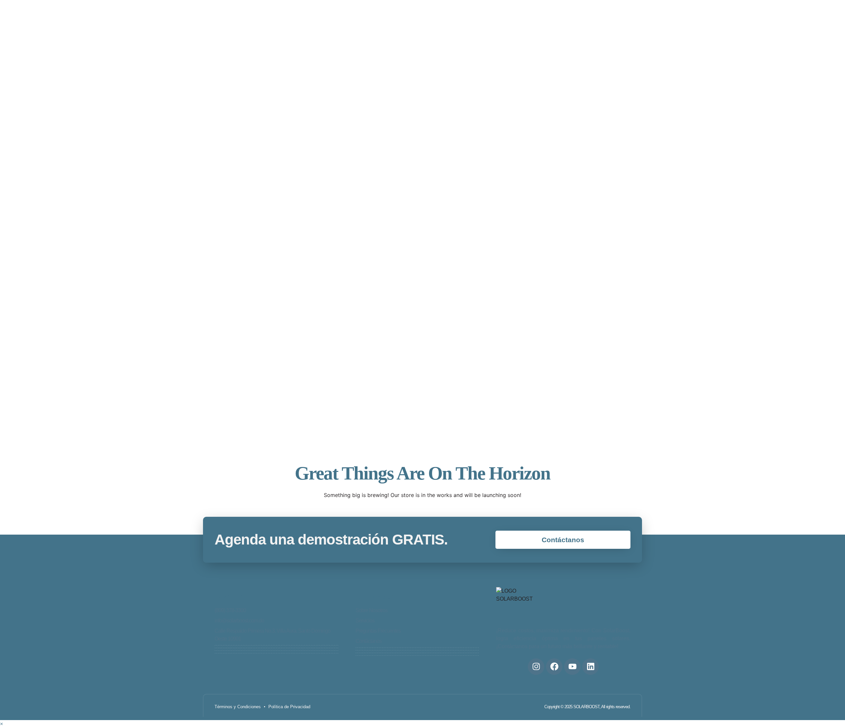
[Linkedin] (590, 666)
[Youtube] (572, 666)
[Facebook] (554, 666)
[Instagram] (536, 666)
